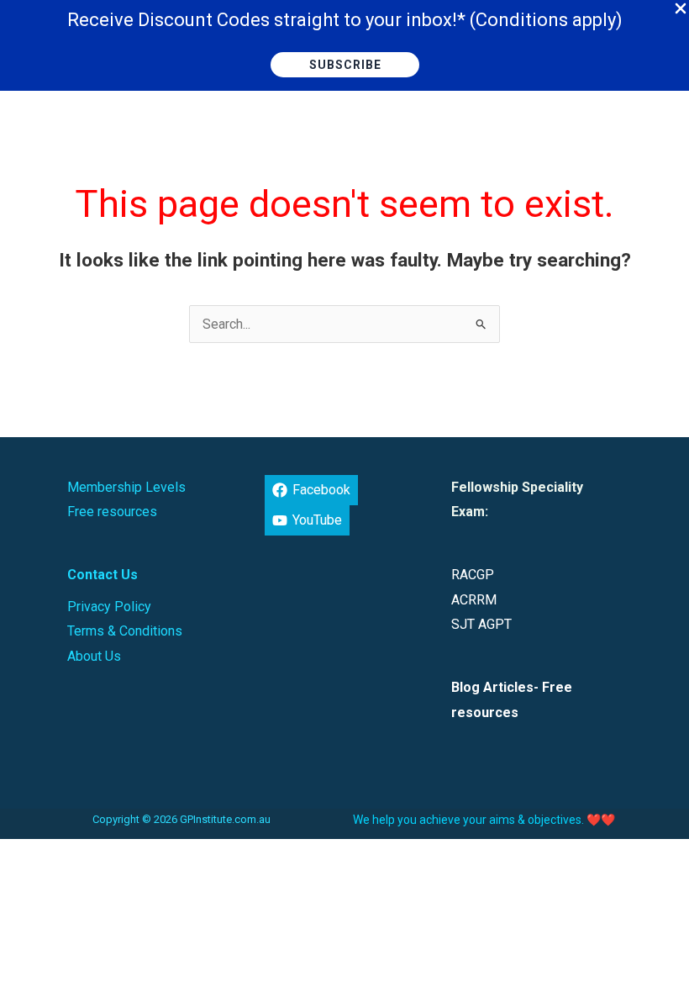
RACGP (472, 575)
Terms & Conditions (124, 631)
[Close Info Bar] (680, 9)
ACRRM (474, 600)
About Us (94, 656)
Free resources (112, 512)
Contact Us (102, 575)
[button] (345, 64)
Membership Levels (126, 487)
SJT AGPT (481, 624)
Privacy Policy (109, 607)
